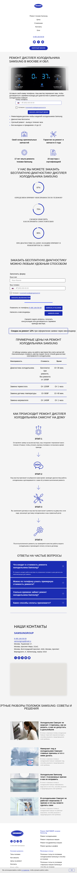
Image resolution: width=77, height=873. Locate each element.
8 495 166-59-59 (38, 37)
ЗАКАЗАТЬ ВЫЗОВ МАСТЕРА (21, 297)
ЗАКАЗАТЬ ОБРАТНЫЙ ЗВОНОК (38, 112)
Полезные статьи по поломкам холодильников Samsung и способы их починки (52, 857)
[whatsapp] (34, 42)
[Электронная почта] (42, 42)
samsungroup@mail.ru (22, 641)
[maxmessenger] (19, 657)
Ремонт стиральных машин (49, 839)
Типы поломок (15, 854)
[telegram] (38, 42)
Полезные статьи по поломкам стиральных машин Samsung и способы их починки (51, 864)
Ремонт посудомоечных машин (51, 843)
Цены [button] (38, 19)
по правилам (25, 870)
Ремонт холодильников (48, 836)
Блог (38, 30)
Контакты (38, 27)
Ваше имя (13, 277)
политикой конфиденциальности (36, 107)
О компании (38, 23)
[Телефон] (15, 657)
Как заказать (14, 857)
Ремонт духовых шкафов (49, 846)
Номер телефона (22, 99)
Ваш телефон (14, 285)
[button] (38, 48)
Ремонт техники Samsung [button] (38, 16)
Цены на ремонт (16, 861)
